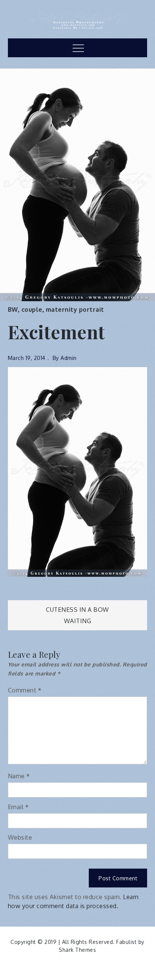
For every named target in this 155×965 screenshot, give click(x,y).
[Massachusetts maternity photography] (77, 471)
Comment (25, 690)
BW (13, 309)
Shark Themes (77, 950)
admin (69, 358)
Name (19, 776)
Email (18, 807)
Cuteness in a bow (77, 609)
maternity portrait (75, 309)
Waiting (77, 621)
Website (20, 837)
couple (32, 309)
